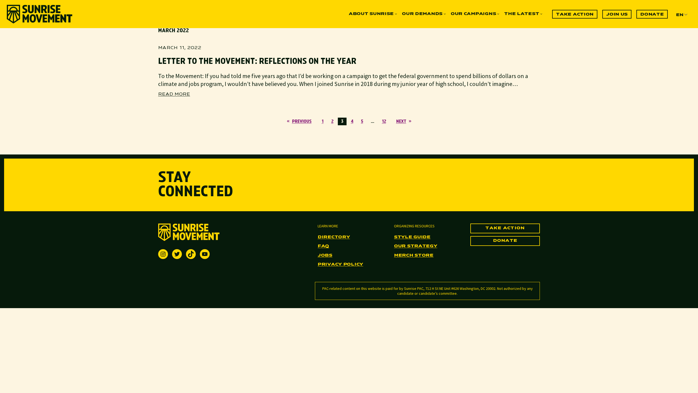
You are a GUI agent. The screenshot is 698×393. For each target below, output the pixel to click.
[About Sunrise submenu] (396, 14)
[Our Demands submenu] (445, 14)
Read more (174, 94)
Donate (505, 241)
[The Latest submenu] (541, 14)
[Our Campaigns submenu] (498, 14)
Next (403, 121)
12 (384, 121)
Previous (299, 121)
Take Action (505, 228)
